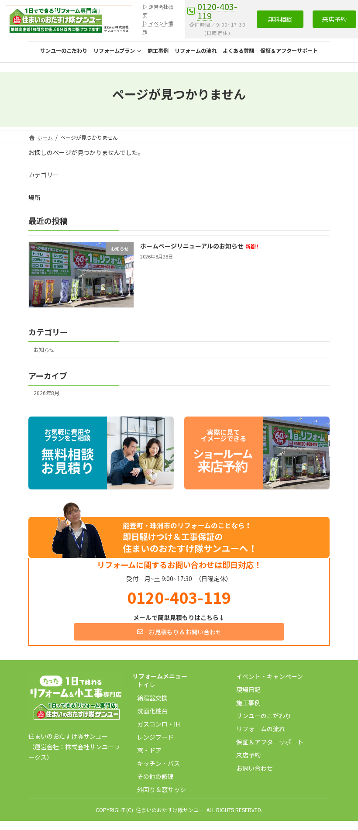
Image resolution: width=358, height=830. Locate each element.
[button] (280, 19)
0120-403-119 (217, 11)
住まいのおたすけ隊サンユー (170, 809)
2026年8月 (46, 393)
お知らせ (44, 350)
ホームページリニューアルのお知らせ (199, 245)
